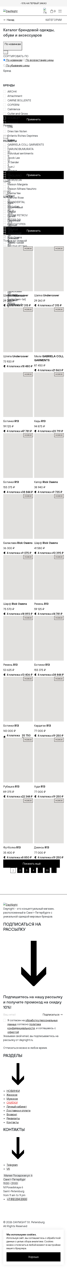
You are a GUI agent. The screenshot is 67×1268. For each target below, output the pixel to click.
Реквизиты (13, 1118)
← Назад (8, 19)
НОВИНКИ (13, 1090)
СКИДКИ (12, 1102)
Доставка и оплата (18, 1110)
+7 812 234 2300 (17, 1199)
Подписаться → (53, 1014)
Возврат (12, 1114)
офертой (13, 1032)
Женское (12, 1094)
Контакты (13, 1122)
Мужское (12, 1098)
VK (8, 1168)
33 (47, 870)
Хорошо (33, 1257)
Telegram (12, 1164)
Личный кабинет (17, 1106)
